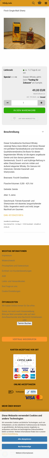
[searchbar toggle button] (33, 3)
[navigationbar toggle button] (46, 3)
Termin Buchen (24, 323)
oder (25, 320)
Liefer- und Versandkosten (13, 281)
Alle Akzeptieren (24, 439)
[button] (7, 103)
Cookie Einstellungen (11, 291)
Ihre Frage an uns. (10, 286)
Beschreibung (11, 131)
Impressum (7, 255)
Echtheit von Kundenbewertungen (17, 271)
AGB (4, 276)
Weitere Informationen (24, 453)
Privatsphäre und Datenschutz (15, 266)
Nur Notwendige (24, 446)
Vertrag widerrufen (24, 339)
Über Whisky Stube (10, 410)
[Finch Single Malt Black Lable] (24, 33)
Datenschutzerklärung (10, 434)
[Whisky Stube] (6, 3)
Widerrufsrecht (8, 260)
